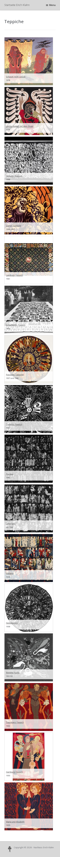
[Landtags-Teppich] (29, 260)
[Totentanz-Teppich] (29, 707)
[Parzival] (29, 459)
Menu (52, 5)
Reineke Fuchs (13, 672)
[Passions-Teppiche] (29, 359)
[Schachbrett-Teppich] (29, 310)
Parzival (9, 474)
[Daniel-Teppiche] (29, 210)
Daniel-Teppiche (13, 225)
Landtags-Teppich (14, 275)
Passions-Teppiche (15, 374)
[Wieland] (29, 558)
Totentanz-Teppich (15, 722)
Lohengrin (10, 523)
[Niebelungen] (29, 608)
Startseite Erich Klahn (17, 5)
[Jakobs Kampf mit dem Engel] (29, 111)
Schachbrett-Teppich (15, 325)
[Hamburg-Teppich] (29, 757)
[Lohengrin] (29, 508)
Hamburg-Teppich (14, 772)
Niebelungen (12, 623)
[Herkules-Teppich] (29, 161)
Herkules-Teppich (14, 176)
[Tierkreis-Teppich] (29, 409)
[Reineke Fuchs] (29, 657)
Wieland (9, 573)
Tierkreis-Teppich (14, 424)
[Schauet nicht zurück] (29, 61)
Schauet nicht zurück (15, 76)
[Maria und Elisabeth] (29, 806)
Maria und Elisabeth (15, 821)
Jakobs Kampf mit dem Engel (19, 126)
